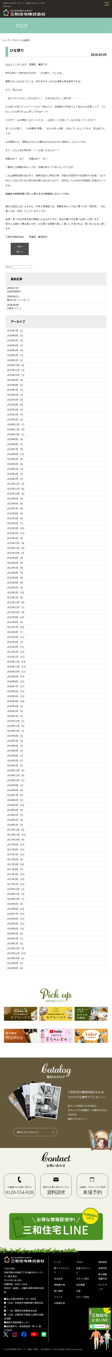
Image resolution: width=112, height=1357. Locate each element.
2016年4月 (15, 928)
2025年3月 (15, 409)
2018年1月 (15, 824)
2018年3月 (15, 815)
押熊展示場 (59, 1284)
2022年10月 (15, 553)
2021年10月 (15, 612)
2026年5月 (15, 340)
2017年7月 (15, 854)
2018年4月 (15, 810)
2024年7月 (15, 449)
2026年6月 (15, 335)
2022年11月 (15, 548)
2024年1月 (15, 478)
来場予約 (102, 1268)
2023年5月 (15, 518)
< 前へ (19, 246)
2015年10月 (15, 958)
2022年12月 (15, 543)
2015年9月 (15, 963)
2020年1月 (15, 716)
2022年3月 (15, 587)
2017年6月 (15, 859)
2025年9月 (15, 380)
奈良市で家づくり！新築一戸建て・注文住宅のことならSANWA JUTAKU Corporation (46, 1349)
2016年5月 (15, 923)
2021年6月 (15, 632)
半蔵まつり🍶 (14, 308)
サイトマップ (102, 1287)
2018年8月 (15, 790)
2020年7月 (15, 686)
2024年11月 (15, 429)
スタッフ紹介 (82, 1278)
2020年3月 (15, 706)
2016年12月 (15, 889)
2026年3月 (15, 350)
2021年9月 (15, 617)
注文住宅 (58, 1278)
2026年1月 (15, 360)
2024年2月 (15, 473)
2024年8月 (15, 444)
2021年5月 (15, 637)
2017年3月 (15, 874)
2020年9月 (15, 676)
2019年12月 (15, 721)
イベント (58, 1296)
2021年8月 (15, 622)
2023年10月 (15, 493)
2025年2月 (15, 414)
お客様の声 (59, 1303)
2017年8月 (15, 849)
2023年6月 (15, 513)
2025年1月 (15, 419)
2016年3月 (15, 933)
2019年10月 (15, 731)
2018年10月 (15, 780)
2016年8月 (15, 908)
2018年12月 (15, 770)
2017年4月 (15, 869)
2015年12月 (15, 948)
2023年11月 (15, 488)
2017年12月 (15, 829)
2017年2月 (15, 879)
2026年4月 (15, 345)
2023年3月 (15, 528)
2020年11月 (16, 666)
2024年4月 (15, 464)
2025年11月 (15, 370)
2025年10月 (15, 375)
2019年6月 (15, 745)
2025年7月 (15, 389)
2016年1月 (15, 943)
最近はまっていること (18, 299)
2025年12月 (15, 365)
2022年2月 (15, 592)
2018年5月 (15, 805)
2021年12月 (15, 602)
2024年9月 (15, 439)
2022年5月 (15, 577)
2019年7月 (15, 740)
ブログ (79, 1262)
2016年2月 (15, 938)
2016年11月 (15, 894)
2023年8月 (15, 503)
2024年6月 (15, 454)
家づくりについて (61, 1270)
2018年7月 (15, 795)
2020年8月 (15, 681)
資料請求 (102, 1262)
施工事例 (58, 1290)
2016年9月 (15, 903)
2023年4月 (15, 523)
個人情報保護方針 (102, 1276)
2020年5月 (15, 696)
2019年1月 (15, 765)
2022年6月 (15, 572)
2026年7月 (15, 330)
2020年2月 (15, 711)
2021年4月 (15, 642)
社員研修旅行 (14, 291)
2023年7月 (15, 508)
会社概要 (80, 1284)
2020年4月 (15, 701)
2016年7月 (15, 913)
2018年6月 (15, 800)
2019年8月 (15, 735)
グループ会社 (82, 1296)
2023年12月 (15, 483)
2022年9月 (15, 558)
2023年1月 (15, 538)
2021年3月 (15, 646)
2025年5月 (15, 399)
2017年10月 (15, 839)
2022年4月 (15, 582)
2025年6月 (15, 394)
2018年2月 (15, 819)
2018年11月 (15, 775)
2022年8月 (15, 562)
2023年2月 (15, 533)
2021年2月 (15, 651)
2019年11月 (15, 726)
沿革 (78, 1290)
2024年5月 (15, 459)
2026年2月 (15, 355)
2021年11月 (15, 607)
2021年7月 (15, 627)
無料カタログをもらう (28, 1132)
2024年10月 (15, 434)
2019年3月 (15, 760)
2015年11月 (16, 953)
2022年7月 (15, 567)
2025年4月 (15, 404)
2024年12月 (15, 424)
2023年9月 (15, 498)
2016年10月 (15, 899)
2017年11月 (16, 834)
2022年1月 (15, 597)
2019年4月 (15, 755)
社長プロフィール (83, 1270)
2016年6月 (15, 918)
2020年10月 (16, 671)
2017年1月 (15, 884)
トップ (57, 1262)
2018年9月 (15, 785)
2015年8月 (15, 968)
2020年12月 (16, 661)
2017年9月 (15, 844)
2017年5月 (15, 864)
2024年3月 (15, 469)
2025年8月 (15, 385)
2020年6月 (15, 691)
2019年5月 (15, 750)
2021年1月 (15, 656)
